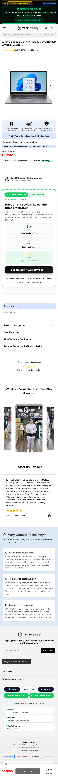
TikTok (36, 757)
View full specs (11, 312)
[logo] (28, 28)
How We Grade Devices (42, 695)
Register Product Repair (16, 661)
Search (51, 34)
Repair (13, 689)
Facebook (9, 757)
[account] (46, 28)
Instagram (23, 757)
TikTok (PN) (49, 757)
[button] (4, 28)
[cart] (52, 28)
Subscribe (48, 650)
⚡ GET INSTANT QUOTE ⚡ (29, 20)
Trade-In (30, 689)
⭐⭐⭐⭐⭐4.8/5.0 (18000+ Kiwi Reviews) (21, 50)
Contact (47, 689)
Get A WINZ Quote (17, 695)
